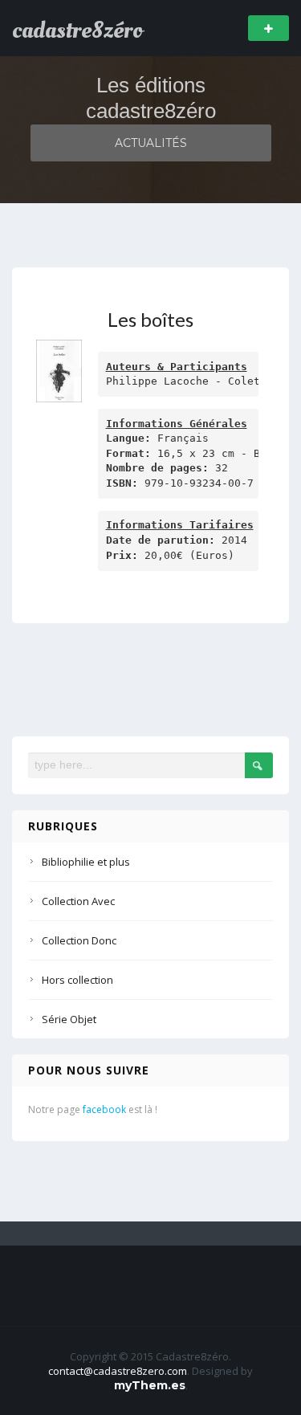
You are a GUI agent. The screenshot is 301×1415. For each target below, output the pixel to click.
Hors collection (77, 980)
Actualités (151, 143)
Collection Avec (78, 901)
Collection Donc (79, 940)
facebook (104, 1109)
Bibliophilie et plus (86, 861)
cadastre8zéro (77, 30)
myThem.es (149, 1385)
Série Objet (69, 1019)
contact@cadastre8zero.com (117, 1371)
